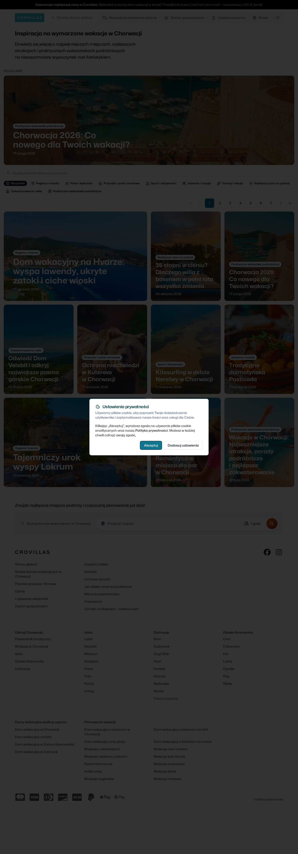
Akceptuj (151, 445)
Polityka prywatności (151, 430)
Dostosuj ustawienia (183, 445)
